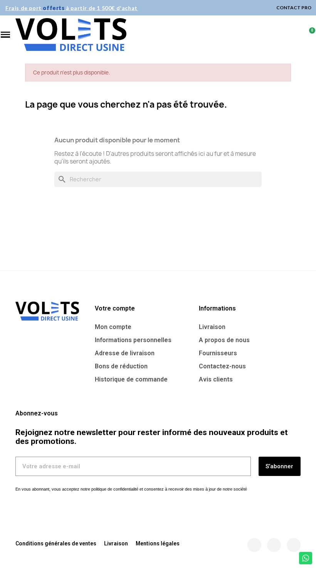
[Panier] (308, 35)
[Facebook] (254, 545)
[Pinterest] (294, 545)
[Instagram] (274, 545)
